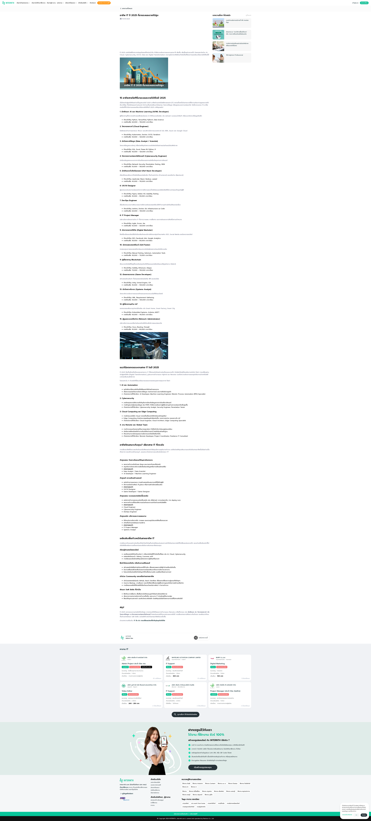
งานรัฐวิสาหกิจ (201, 807)
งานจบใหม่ (186, 803)
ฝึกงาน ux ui (222, 783)
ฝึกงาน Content (210, 783)
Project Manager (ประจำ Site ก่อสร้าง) (225, 691)
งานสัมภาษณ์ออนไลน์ (233, 803)
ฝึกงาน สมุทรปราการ (244, 791)
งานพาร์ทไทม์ (211, 803)
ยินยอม (364, 815)
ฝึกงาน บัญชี (186, 783)
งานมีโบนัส (221, 803)
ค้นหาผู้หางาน (51, 3)
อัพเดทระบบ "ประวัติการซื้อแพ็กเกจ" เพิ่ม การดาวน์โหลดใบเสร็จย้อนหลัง (236, 33)
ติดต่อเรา (93, 3)
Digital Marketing (217, 663)
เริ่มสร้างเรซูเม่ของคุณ (203, 767)
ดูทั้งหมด (248, 15)
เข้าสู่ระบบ (355, 3)
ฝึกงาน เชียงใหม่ (219, 791)
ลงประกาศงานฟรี (104, 3)
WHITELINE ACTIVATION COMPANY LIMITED (186, 657)
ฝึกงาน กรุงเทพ (207, 791)
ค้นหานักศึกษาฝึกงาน (38, 3)
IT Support (170, 663)
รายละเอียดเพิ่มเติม (347, 815)
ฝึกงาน (185, 791)
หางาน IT (124, 649)
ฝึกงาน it (194, 787)
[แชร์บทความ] (196, 638)
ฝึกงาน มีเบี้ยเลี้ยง (194, 791)
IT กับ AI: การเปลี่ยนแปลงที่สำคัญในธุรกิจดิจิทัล (149, 620)
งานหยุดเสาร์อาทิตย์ (188, 807)
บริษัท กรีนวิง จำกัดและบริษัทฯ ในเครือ (183, 685)
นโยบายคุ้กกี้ (193, 814)
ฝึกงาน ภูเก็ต (208, 795)
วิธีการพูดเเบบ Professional (234, 55)
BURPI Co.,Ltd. (220, 657)
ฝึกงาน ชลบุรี (186, 795)
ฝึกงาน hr (185, 787)
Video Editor (127, 691)
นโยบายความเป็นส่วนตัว (181, 814)
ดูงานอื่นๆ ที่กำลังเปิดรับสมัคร (187, 714)
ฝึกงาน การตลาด (198, 783)
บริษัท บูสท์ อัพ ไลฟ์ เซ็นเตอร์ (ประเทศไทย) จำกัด (141, 685)
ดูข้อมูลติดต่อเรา (127, 793)
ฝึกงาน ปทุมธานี (197, 795)
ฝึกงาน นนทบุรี (230, 791)
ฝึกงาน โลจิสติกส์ (245, 783)
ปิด (356, 815)
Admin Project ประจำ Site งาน (134, 663)
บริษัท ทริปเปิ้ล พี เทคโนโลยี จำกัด (137, 657)
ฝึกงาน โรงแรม (232, 783)
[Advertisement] (165, 36)
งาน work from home (198, 803)
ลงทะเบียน (364, 3)
